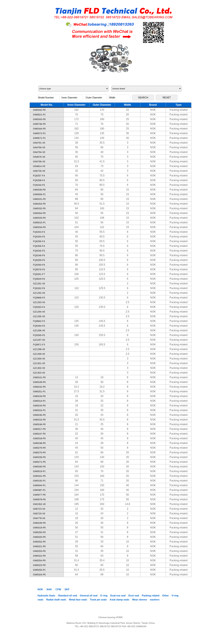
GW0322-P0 (39, 555)
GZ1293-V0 (39, 302)
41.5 (102, 161)
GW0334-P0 (39, 227)
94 (76, 208)
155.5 (102, 335)
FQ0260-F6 (39, 264)
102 (76, 217)
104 (76, 227)
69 (101, 461)
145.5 (102, 325)
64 (76, 461)
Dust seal (133, 595)
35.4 (102, 560)
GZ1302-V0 (39, 368)
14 (76, 377)
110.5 (102, 269)
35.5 (102, 142)
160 (102, 476)
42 (101, 170)
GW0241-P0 (39, 377)
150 (76, 344)
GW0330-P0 (39, 189)
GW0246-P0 (39, 424)
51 (76, 222)
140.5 (102, 321)
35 (101, 410)
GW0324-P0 (39, 574)
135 (102, 133)
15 (127, 189)
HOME (119, 617)
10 (127, 541)
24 (101, 415)
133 (76, 457)
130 (76, 325)
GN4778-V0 (39, 518)
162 (76, 109)
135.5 (102, 307)
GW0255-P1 (39, 570)
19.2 (102, 386)
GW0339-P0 (39, 457)
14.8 (127, 504)
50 (101, 194)
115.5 (102, 274)
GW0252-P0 (39, 541)
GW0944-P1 (39, 485)
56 (76, 147)
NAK (49, 589)
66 (101, 147)
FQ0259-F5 (39, 260)
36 (76, 429)
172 (76, 119)
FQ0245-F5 (39, 250)
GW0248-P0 (39, 443)
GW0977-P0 (39, 494)
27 (76, 532)
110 (102, 227)
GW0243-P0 (39, 396)
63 (76, 166)
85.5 (102, 185)
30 (127, 133)
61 (76, 452)
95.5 (102, 255)
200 (102, 504)
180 (102, 119)
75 (101, 114)
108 (102, 217)
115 (76, 297)
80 (76, 255)
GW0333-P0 (39, 218)
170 (102, 109)
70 (76, 114)
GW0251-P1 (39, 391)
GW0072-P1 (39, 133)
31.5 (76, 161)
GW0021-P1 (39, 114)
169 (76, 499)
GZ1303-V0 (39, 372)
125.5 (102, 288)
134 (76, 138)
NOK (153, 109)
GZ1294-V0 (39, 311)
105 (76, 278)
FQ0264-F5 (39, 325)
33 (101, 541)
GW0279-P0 (39, 448)
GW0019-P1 (39, 471)
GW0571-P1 (39, 138)
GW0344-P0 (39, 128)
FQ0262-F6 (39, 288)
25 (127, 109)
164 (76, 494)
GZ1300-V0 (39, 358)
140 (102, 138)
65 (76, 180)
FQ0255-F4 (39, 241)
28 (76, 142)
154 (76, 490)
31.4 (76, 560)
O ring (103, 595)
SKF (67, 589)
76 (101, 124)
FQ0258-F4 (39, 180)
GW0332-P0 (39, 208)
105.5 (102, 264)
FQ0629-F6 (39, 279)
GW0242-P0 (39, 387)
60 (76, 156)
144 (76, 485)
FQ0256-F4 (39, 246)
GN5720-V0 (39, 513)
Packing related (179, 109)
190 (102, 128)
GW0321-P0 (39, 546)
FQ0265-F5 (39, 335)
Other (165, 595)
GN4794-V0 (39, 152)
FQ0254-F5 (39, 236)
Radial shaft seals (56, 599)
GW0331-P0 (39, 199)
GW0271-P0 (39, 462)
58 (76, 555)
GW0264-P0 (39, 213)
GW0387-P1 (39, 490)
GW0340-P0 (39, 466)
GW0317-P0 (39, 429)
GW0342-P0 (39, 110)
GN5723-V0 (39, 509)
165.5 (102, 344)
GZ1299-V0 (39, 354)
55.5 (102, 231)
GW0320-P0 (39, 537)
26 (76, 382)
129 (76, 133)
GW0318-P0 (39, 438)
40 (127, 138)
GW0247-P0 (39, 433)
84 (76, 189)
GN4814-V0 (39, 166)
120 (76, 307)
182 (76, 128)
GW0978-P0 (39, 499)
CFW (58, 589)
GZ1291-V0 (39, 283)
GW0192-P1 (39, 480)
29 (76, 541)
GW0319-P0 (39, 527)
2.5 (127, 302)
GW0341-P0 (39, 476)
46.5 (76, 203)
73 (101, 166)
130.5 (102, 297)
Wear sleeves (139, 599)
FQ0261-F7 (39, 274)
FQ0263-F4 (39, 307)
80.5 (102, 180)
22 (101, 405)
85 (76, 260)
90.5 (102, 250)
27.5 (76, 391)
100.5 (102, 260)
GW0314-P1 (39, 401)
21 (76, 424)
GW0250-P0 (39, 532)
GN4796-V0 (39, 161)
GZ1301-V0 (39, 363)
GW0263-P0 (39, 203)
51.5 (102, 203)
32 (76, 170)
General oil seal (88, 595)
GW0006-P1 (39, 194)
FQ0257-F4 (39, 175)
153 (76, 476)
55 (101, 213)
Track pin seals (98, 599)
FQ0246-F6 (39, 255)
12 (76, 508)
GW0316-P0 (39, 419)
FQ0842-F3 (39, 321)
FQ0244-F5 (39, 185)
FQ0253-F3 (39, 232)
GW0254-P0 (39, 560)
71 (76, 124)
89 (76, 199)
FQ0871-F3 (39, 344)
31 (76, 410)
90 (101, 189)
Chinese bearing (106, 617)
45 (76, 194)
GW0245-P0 (39, 415)
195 (76, 504)
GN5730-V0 (39, 171)
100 (102, 208)
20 (127, 114)
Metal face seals (78, 599)
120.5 (102, 278)
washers (155, 599)
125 (76, 321)
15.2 (76, 386)
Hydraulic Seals (46, 595)
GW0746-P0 (39, 124)
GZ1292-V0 (39, 293)
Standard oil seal (67, 595)
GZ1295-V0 (39, 316)
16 (76, 396)
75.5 (102, 175)
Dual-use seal (118, 595)
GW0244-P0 (39, 405)
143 (76, 466)
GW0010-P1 (39, 222)
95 (101, 199)
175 (102, 499)
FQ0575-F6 (39, 269)
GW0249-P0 (39, 382)
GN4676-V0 (39, 157)
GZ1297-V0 (39, 340)
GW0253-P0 (39, 551)
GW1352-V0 (39, 504)
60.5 (102, 236)
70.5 (102, 246)
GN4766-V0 (39, 147)
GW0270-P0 (39, 452)
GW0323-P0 (39, 565)
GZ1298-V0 (39, 349)
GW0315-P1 (39, 410)
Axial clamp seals (119, 599)
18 (101, 377)
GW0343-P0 (39, 119)
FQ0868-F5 (39, 297)
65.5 (102, 241)
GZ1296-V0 (39, 330)
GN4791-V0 (39, 142)
